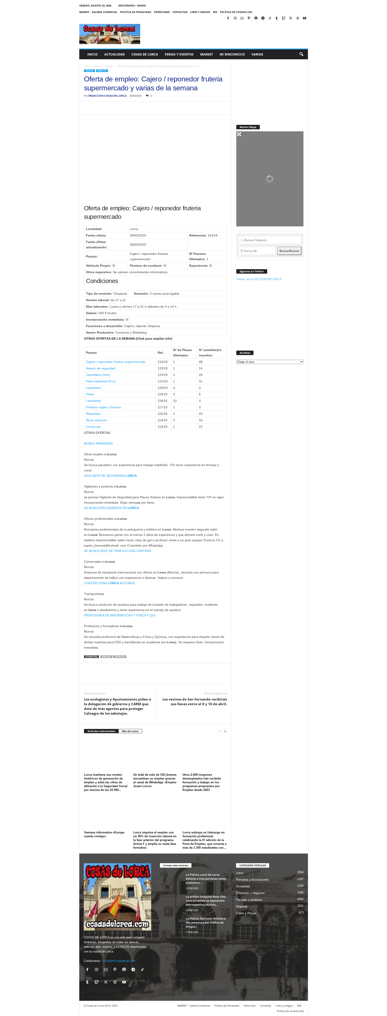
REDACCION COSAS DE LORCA (107, 95)
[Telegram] (263, 18)
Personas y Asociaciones (252, 879)
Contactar (179, 12)
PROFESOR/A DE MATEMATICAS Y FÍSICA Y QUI (119, 615)
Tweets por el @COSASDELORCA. (259, 279)
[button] (301, 54)
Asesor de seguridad (100, 368)
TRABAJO (119, 657)
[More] (171, 108)
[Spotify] (256, 18)
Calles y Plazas (246, 913)
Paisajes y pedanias (249, 899)
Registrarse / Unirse (132, 5)
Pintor (90, 394)
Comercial (93, 426)
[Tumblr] (277, 18)
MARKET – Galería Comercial (98, 12)
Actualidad (114, 54)
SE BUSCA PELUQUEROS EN (111, 508)
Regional (241, 906)
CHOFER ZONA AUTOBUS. (110, 583)
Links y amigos (200, 12)
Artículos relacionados (101, 731)
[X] (290, 18)
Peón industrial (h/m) (101, 381)
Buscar (289, 251)
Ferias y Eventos (179, 54)
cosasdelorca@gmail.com (118, 961)
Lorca (239, 873)
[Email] (150, 108)
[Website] (297, 18)
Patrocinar (162, 12)
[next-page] (225, 731)
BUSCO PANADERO (98, 443)
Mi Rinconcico (232, 54)
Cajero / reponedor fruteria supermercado (115, 362)
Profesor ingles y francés (103, 407)
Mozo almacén (96, 420)
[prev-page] (219, 731)
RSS (215, 12)
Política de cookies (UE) (236, 12)
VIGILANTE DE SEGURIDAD (110, 475)
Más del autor (130, 731)
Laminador (93, 401)
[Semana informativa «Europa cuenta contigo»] (106, 812)
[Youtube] (304, 18)
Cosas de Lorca (144, 54)
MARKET (206, 54)
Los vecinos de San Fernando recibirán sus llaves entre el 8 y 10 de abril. (194, 701)
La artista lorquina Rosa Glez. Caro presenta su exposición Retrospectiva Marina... (206, 901)
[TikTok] (270, 18)
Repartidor (93, 413)
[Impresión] (139, 108)
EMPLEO (106, 657)
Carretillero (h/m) (98, 375)
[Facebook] (228, 18)
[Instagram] (235, 18)
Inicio (92, 54)
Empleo (109, 66)
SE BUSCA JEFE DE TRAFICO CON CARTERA (117, 551)
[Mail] (242, 18)
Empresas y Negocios (250, 893)
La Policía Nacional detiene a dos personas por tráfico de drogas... (206, 922)
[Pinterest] (249, 18)
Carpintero (93, 388)
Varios (257, 54)
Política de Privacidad (135, 12)
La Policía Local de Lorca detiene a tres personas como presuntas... (206, 879)
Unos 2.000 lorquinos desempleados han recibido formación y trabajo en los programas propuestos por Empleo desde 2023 (202, 782)
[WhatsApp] (119, 108)
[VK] (160, 108)
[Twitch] (283, 18)
